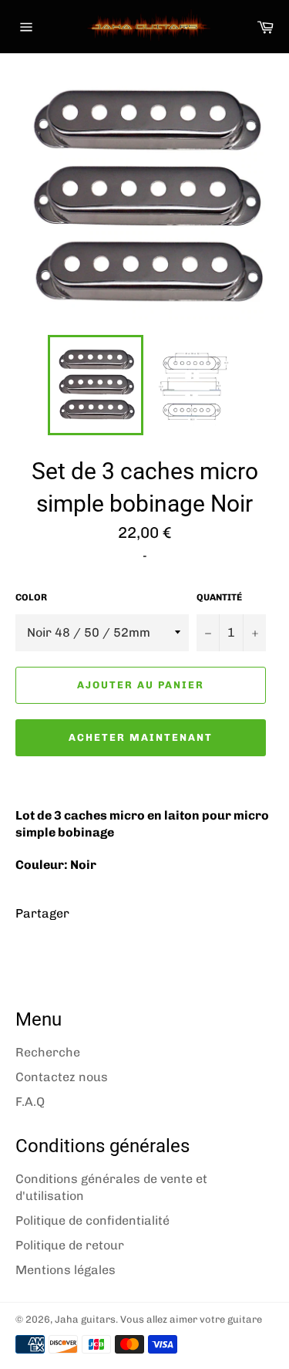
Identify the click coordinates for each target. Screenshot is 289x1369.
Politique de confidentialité (92, 1220)
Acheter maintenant (140, 737)
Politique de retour (69, 1245)
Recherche (47, 1052)
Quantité (219, 597)
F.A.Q (30, 1101)
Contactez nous (61, 1077)
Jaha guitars (85, 1319)
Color (31, 597)
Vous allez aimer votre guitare (191, 1319)
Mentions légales (65, 1270)
